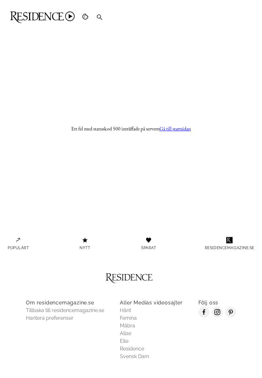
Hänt (125, 310)
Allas (125, 333)
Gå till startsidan (175, 128)
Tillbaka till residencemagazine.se (65, 310)
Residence (132, 349)
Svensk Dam (134, 356)
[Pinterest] (230, 316)
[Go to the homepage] (42, 17)
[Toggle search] (99, 17)
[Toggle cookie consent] (86, 17)
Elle (124, 341)
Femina (128, 318)
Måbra (127, 326)
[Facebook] (203, 316)
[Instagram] (217, 316)
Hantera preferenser (49, 318)
